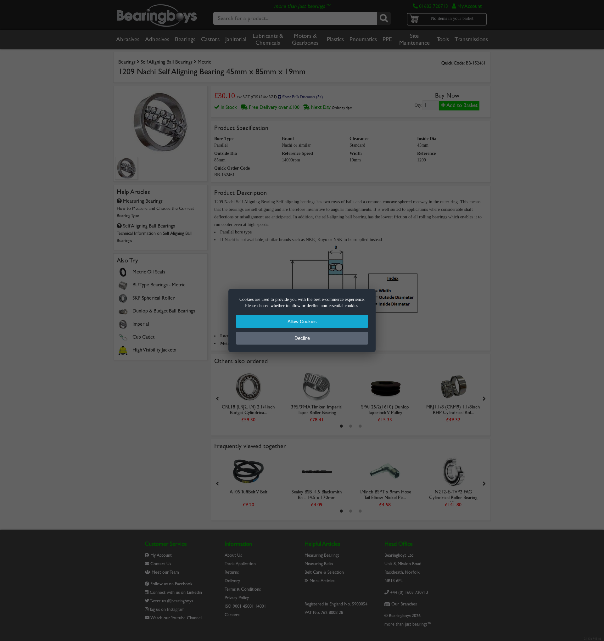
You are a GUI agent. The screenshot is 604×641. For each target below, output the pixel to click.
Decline (302, 338)
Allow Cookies (302, 321)
